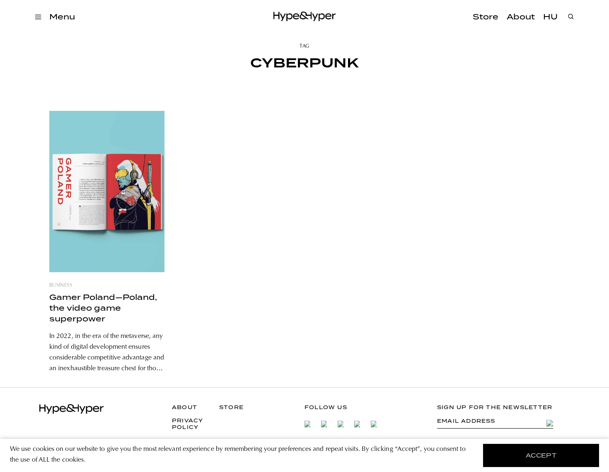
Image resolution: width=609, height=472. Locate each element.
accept (541, 455)
